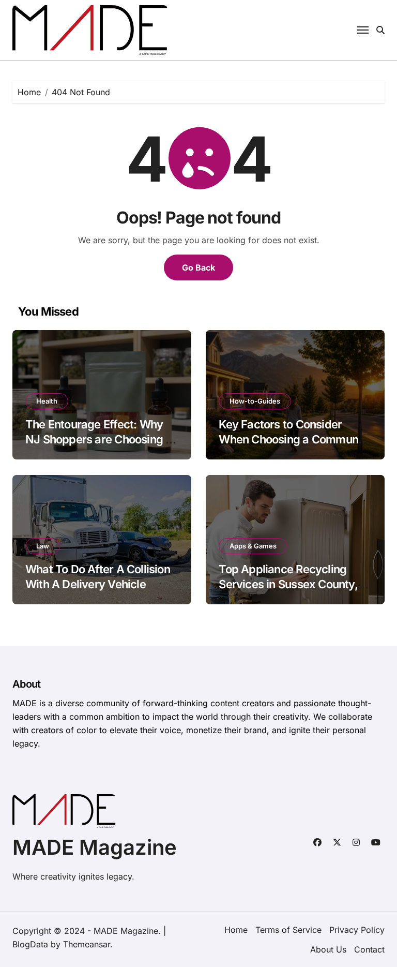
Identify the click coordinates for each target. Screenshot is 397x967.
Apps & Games (253, 546)
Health (46, 401)
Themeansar (86, 944)
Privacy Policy (357, 930)
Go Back (198, 267)
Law (42, 546)
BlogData (30, 944)
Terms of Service (288, 930)
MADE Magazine (94, 847)
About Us (328, 949)
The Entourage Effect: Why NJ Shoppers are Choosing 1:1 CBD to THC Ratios (101, 439)
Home (236, 930)
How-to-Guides (255, 401)
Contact (369, 949)
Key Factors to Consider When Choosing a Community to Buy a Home (295, 439)
